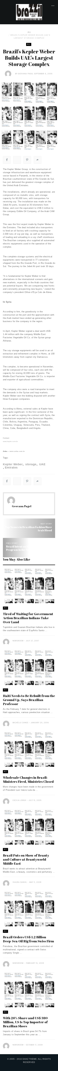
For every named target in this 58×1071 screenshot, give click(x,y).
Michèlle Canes (20, 722)
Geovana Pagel (25, 74)
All (29, 32)
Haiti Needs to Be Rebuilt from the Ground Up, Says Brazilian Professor (29, 700)
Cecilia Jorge (19, 800)
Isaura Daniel (20, 882)
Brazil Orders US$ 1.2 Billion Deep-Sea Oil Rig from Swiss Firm (28, 939)
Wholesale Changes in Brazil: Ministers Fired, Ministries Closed (28, 779)
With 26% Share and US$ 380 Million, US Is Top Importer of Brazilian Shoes (25, 1022)
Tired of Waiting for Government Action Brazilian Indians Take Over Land (28, 618)
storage (30, 464)
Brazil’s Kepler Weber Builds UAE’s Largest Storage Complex (30, 36)
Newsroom (18, 641)
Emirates (11, 467)
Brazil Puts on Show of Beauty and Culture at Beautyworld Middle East (26, 859)
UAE (41, 464)
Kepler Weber (13, 464)
